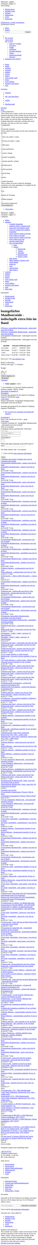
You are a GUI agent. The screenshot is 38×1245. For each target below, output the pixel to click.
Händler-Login (10, 11)
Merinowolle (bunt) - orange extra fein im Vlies (16, 679)
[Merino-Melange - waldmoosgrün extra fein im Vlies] (19, 570)
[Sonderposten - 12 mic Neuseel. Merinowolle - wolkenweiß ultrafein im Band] (19, 997)
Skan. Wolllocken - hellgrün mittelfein (16, 1034)
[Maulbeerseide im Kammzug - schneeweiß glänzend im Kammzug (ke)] (19, 685)
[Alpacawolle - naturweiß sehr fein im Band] (16, 1058)
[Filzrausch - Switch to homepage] (12, 22)
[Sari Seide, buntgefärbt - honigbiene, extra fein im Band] (19, 956)
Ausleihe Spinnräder (16, 224)
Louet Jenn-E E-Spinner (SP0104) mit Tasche (16, 1138)
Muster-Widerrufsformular (13, 1168)
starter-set (12, 264)
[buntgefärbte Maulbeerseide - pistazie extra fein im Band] (19, 465)
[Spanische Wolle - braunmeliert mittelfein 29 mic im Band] (19, 1071)
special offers (13, 268)
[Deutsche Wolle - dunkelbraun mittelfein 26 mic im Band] (19, 868)
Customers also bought (8, 459)
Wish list (12, 57)
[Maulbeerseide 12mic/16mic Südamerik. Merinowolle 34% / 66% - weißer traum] (19, 735)
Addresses (12, 49)
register (18, 44)
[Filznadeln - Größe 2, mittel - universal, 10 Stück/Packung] (19, 635)
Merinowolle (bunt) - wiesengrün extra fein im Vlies (18, 629)
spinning (8, 222)
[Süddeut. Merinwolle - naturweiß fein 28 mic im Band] (19, 878)
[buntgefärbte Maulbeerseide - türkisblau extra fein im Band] (19, 532)
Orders (11, 53)
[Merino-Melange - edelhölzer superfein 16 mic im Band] (19, 752)
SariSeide (21, 253)
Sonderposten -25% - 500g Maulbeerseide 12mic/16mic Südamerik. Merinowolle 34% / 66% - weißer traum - (18, 1098)
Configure (17, 1243)
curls (10, 266)
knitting (7, 274)
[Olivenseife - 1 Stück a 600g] (11, 576)
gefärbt (16, 247)
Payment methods (15, 51)
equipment (12, 232)
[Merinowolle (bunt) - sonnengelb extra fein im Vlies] (19, 643)
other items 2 (13, 270)
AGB (7, 17)
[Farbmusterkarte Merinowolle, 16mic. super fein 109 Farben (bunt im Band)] (19, 782)
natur (15, 245)
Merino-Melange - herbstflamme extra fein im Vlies (18, 771)
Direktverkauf (9, 9)
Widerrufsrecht (10, 1170)
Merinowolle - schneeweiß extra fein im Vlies (16, 593)
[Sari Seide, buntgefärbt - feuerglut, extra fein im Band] (19, 949)
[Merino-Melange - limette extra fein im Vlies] (16, 692)
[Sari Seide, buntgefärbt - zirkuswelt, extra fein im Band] (19, 914)
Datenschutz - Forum (12, 1191)
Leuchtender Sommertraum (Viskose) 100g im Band (18, 796)
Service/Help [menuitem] (8, 12)
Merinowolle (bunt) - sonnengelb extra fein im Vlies (18, 645)
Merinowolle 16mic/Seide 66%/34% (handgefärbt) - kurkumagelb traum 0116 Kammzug (18, 898)
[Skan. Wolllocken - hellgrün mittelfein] (14, 1033)
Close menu (9, 40)
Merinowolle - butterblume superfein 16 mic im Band (18, 729)
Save (3, 457)
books (7, 281)
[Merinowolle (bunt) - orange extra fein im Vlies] (17, 677)
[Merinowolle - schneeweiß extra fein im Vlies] (17, 591)
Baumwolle (21, 249)
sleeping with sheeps (12, 285)
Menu (7, 28)
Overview (12, 45)
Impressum (8, 19)
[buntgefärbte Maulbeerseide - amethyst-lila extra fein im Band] (19, 599)
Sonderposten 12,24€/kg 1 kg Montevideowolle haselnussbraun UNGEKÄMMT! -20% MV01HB (18, 908)
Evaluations (13, 391)
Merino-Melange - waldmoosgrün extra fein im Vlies (18, 572)
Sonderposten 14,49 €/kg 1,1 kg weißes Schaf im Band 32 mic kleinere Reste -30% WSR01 (17, 1131)
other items (8, 289)
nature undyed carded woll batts (20, 234)
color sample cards (11, 279)
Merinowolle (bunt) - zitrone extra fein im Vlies (16, 668)
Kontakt (7, 13)
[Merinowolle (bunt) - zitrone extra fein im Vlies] (17, 666)
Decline (3, 1243)
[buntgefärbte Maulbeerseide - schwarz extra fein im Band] (19, 513)
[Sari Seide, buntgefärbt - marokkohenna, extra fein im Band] (19, 821)
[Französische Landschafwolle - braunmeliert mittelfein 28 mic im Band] (19, 930)
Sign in (11, 44)
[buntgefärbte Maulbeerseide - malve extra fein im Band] (19, 484)
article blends (13, 262)
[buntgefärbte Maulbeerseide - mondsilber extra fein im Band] (19, 551)
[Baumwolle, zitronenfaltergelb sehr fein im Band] (18, 964)
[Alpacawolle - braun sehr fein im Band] (15, 922)
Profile (11, 47)
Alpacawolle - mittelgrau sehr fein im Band (15, 1065)
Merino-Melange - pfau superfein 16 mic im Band (17, 1023)
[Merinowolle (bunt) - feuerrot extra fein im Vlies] (18, 648)
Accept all (10, 1243)
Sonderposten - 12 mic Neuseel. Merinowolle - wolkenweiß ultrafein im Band (16, 999)
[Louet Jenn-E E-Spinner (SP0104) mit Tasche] (17, 1136)
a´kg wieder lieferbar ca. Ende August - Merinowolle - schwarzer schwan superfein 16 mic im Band (19, 661)
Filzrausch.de (9, 1166)
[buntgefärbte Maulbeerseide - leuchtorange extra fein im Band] (19, 541)
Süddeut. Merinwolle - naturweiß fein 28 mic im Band (19, 880)
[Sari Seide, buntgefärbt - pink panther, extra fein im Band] (19, 886)
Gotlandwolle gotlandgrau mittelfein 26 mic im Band (18, 1008)
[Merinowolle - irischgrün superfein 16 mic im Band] (19, 1027)
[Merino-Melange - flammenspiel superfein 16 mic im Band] (19, 717)
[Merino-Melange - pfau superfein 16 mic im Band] (18, 1021)
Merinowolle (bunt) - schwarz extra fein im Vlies (17, 706)
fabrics (7, 278)
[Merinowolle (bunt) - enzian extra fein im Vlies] (17, 775)
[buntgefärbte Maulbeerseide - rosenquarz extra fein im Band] (19, 503)
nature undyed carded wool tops (20, 237)
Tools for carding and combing (19, 230)
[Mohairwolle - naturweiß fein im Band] (15, 979)
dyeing (7, 276)
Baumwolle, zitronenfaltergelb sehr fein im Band (17, 966)
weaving (8, 272)
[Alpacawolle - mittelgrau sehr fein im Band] (16, 1064)
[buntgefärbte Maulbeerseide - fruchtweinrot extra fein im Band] (19, 608)
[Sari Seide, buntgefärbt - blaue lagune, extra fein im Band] (19, 939)
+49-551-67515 (6, 1151)
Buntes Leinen (22, 256)
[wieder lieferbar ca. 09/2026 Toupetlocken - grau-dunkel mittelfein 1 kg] (19, 1106)
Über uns (8, 1189)
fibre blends (13, 258)
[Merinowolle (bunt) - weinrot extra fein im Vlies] (18, 671)
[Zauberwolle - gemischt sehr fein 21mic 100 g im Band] (19, 1081)
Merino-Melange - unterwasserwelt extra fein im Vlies (19, 746)
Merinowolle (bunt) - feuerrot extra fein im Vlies (17, 650)
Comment (4, 380)
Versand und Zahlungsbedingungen (17, 1183)
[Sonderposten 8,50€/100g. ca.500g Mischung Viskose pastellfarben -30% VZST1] (19, 1117)
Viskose (20, 251)
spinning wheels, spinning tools (19, 226)
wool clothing (9, 283)
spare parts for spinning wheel (19, 228)
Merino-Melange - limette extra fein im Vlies (16, 694)
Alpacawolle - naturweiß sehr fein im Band (15, 1060)
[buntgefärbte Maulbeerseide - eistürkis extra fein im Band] (19, 583)
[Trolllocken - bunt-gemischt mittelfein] (14, 698)
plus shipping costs (18, 359)
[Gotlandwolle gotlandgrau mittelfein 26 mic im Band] (19, 1006)
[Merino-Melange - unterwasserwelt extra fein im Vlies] (19, 744)
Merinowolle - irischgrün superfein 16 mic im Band (18, 1029)
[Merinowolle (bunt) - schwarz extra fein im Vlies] (18, 704)
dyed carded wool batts (17, 235)
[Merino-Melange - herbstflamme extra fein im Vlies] (19, 769)
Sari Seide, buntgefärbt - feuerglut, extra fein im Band (19, 951)
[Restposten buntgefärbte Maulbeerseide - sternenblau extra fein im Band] (19, 618)
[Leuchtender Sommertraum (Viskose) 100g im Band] (19, 794)
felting (7, 220)
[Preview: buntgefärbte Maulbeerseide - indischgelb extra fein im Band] (19, 330)
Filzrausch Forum (11, 1181)
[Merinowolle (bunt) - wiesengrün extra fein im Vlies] (19, 627)
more (17, 397)
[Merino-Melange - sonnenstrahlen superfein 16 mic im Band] (19, 1014)
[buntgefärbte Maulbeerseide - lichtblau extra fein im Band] (19, 561)
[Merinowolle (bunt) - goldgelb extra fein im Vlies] (18, 710)
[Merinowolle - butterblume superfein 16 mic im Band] (19, 727)
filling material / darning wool (19, 260)
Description (5, 391)
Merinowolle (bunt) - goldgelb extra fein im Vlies (17, 712)
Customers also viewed (24, 459)
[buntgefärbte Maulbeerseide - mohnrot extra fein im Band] (19, 474)
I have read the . (17, 453)
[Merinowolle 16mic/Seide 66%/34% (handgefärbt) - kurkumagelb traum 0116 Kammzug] (19, 895)
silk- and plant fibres (16, 243)
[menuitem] (21, 9)
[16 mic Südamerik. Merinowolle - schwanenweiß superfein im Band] (19, 761)
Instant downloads (15, 55)
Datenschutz (9, 15)
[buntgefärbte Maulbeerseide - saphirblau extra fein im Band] (19, 522)
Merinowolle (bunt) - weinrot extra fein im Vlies (17, 673)
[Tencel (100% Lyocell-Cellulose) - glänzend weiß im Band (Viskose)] (19, 972)
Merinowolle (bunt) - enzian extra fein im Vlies (16, 777)
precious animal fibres (16, 241)
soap (6, 287)
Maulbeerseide (22, 255)
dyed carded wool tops (16, 239)
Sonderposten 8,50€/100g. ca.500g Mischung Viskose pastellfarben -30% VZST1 (19, 1120)
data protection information (23, 453)
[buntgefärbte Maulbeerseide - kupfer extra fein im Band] (19, 494)
